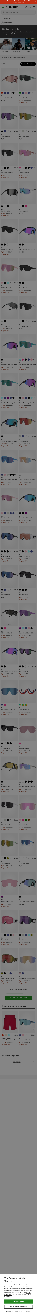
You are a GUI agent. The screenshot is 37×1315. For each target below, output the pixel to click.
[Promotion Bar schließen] (35, 2)
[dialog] (18, 1294)
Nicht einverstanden (18, 1306)
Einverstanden (18, 1301)
